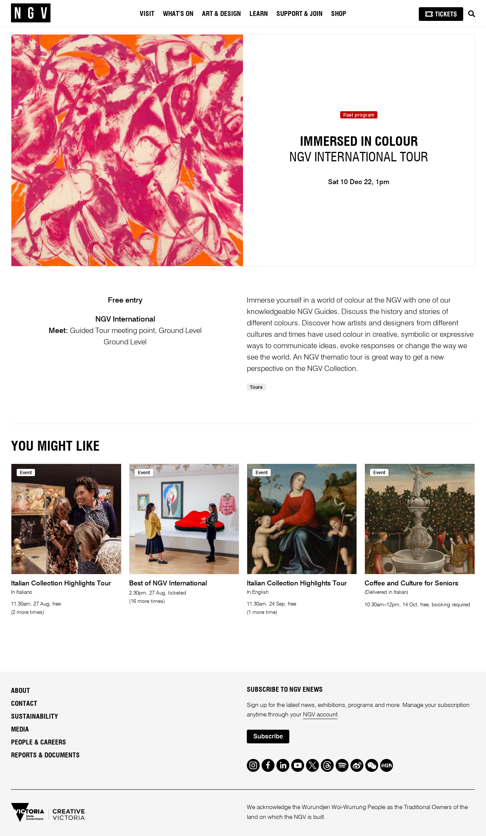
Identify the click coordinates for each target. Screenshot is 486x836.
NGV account (320, 715)
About (20, 691)
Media (20, 729)
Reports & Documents (45, 755)
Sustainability (34, 716)
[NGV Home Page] (30, 13)
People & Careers (38, 742)
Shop (338, 14)
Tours (256, 387)
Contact (24, 703)
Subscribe (268, 736)
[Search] (471, 14)
